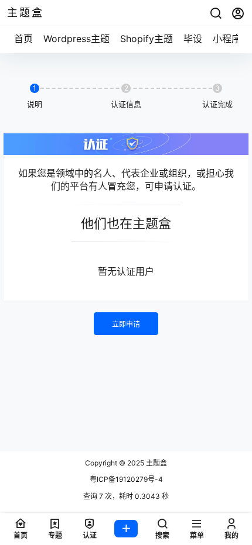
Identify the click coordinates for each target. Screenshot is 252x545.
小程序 (227, 38)
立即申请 (126, 324)
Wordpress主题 (76, 38)
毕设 (192, 38)
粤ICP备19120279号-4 (126, 479)
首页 (23, 38)
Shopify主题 (146, 38)
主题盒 (155, 462)
